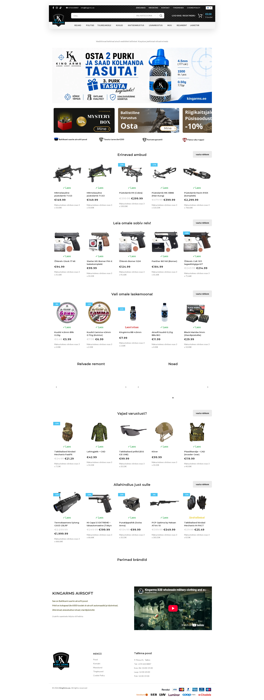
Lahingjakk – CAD (96, 451)
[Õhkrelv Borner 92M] (132, 242)
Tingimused (98, 671)
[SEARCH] (161, 15)
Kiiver (155, 451)
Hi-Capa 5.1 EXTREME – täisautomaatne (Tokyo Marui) (99, 525)
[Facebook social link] (53, 8)
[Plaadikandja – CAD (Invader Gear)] (197, 432)
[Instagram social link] (57, 8)
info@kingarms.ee (87, 8)
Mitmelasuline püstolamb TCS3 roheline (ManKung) (97, 195)
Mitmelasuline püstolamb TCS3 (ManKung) (63, 195)
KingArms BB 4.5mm (130, 332)
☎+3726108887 (72, 8)
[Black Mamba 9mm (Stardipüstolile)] (197, 313)
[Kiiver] (164, 432)
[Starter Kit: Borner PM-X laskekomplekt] (99, 242)
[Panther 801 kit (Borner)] (164, 242)
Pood (95, 659)
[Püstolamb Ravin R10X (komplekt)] (197, 173)
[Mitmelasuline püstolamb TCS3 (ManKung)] (67, 173)
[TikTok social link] (61, 8)
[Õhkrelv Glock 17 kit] (67, 242)
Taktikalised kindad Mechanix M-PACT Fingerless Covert (194, 525)
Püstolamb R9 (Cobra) (130, 192)
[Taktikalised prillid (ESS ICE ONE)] (132, 432)
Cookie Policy (99, 675)
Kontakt (96, 663)
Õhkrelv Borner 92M (130, 261)
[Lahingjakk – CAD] (99, 432)
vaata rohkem (202, 154)
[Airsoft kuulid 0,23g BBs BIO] (164, 313)
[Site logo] (59, 19)
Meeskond (97, 667)
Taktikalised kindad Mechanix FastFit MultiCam (64, 454)
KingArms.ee (64, 688)
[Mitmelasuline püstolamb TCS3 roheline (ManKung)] (99, 173)
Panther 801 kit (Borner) (164, 261)
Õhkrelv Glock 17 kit (64, 261)
